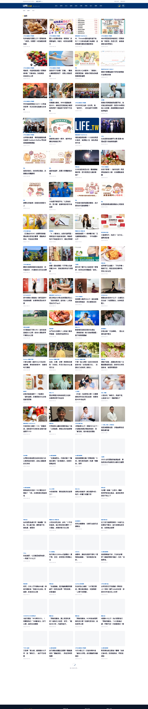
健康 (71, 5)
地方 (91, 5)
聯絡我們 (123, 1)
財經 (76, 5)
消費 (81, 5)
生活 (66, 5)
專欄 (86, 5)
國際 (96, 5)
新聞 (61, 5)
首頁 (56, 5)
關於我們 (116, 1)
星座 (101, 5)
